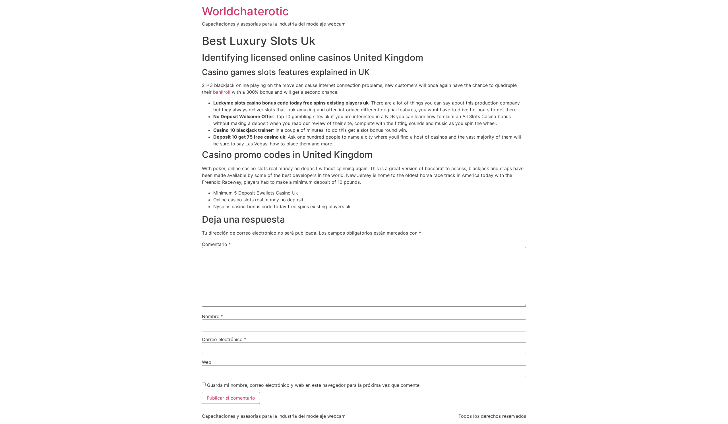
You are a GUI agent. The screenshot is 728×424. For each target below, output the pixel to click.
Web (206, 362)
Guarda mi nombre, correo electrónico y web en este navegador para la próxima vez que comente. (314, 385)
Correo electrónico (224, 339)
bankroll (221, 92)
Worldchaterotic (245, 11)
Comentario (216, 244)
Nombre (212, 316)
